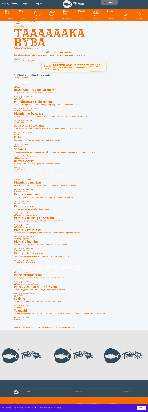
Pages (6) (26, 4)
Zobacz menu (19, 59)
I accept (141, 408)
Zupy (16, 75)
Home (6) (5, 4)
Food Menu (29, 392)
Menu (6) (15, 4)
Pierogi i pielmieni (25, 75)
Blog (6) (39, 4)
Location (126, 392)
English (109, 2)
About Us (78, 392)
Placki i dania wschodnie (41, 75)
